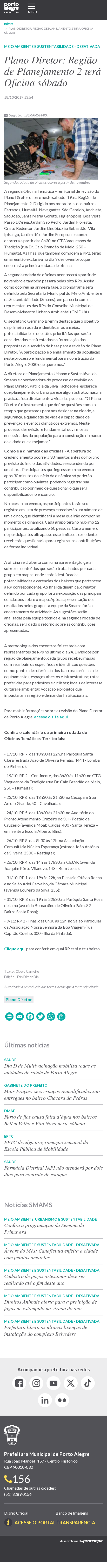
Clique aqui (14, 948)
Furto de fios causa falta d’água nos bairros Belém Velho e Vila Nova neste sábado (50, 1120)
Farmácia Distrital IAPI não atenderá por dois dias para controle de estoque (53, 1171)
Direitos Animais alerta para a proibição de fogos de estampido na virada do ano (50, 1305)
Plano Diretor (19, 999)
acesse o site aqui (51, 716)
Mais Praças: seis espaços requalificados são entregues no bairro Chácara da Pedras (52, 1094)
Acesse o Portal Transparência (55, 1522)
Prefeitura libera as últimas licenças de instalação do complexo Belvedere (45, 1330)
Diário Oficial (16, 1512)
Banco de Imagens (72, 1512)
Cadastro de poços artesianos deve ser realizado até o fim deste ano (44, 1279)
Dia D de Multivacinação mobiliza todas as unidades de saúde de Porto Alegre (50, 1069)
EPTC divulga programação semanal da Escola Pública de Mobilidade (46, 1145)
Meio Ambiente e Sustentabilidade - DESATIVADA (52, 46)
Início (8, 24)
